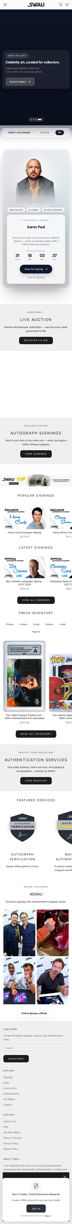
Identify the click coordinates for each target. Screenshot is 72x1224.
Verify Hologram (19, 132)
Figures (36, 631)
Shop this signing (33, 257)
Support (7, 1104)
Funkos (23, 624)
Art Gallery (9, 1099)
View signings (36, 453)
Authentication (11, 1093)
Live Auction (10, 1088)
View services (36, 780)
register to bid (36, 340)
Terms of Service (12, 1137)
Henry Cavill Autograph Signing (24, 532)
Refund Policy (10, 1148)
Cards (62, 624)
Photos (10, 624)
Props (36, 624)
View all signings (36, 265)
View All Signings (36, 600)
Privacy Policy (11, 1143)
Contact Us (9, 1121)
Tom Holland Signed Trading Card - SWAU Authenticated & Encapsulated (25, 717)
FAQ (5, 1126)
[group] (36, 480)
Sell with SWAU (11, 1132)
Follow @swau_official (36, 1013)
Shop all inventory (36, 734)
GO (59, 132)
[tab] (31, 119)
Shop (6, 1082)
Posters (49, 624)
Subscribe (16, 1058)
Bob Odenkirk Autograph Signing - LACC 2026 (24, 583)
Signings (8, 1077)
